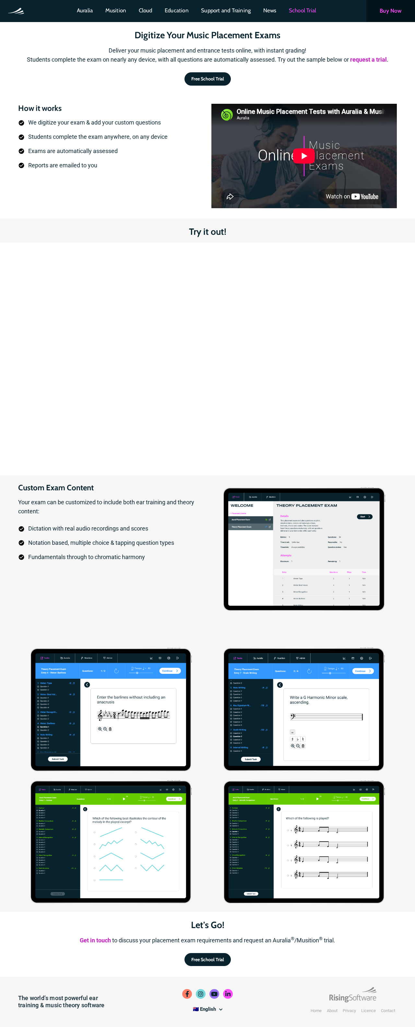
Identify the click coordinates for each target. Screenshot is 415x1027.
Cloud (145, 10)
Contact (388, 1010)
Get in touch (95, 940)
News (270, 10)
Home (316, 1010)
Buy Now (390, 10)
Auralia (85, 10)
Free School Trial (207, 79)
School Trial (302, 10)
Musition (115, 10)
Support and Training (226, 10)
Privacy (349, 1010)
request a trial (368, 59)
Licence (368, 1010)
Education (177, 10)
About (332, 1010)
